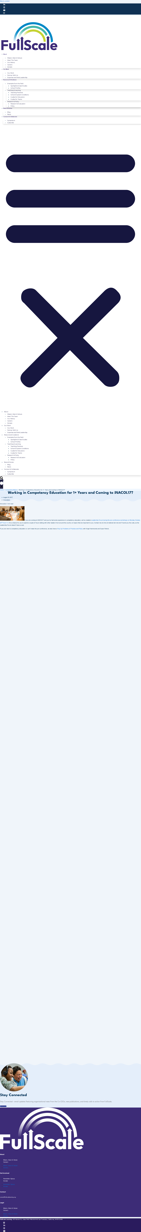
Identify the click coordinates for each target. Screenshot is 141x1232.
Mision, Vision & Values (10, 1160)
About (5, 54)
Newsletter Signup (9, 1178)
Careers (5, 1162)
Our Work (6, 69)
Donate (9, 67)
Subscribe (10, 122)
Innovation (6, 500)
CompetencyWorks (11, 490)
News (9, 114)
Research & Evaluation (18, 104)
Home (2, 490)
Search (2, 480)
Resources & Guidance (9, 80)
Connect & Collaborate (10, 116)
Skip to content (5, 1)
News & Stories (7, 108)
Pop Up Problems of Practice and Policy (70, 529)
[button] (70, 267)
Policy (13, 106)
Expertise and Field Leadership (17, 77)
